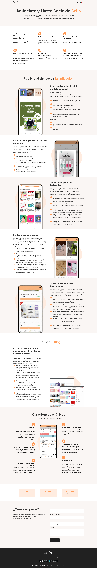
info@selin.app (27, 518)
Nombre (52, 508)
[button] (82, 2)
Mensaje (52, 527)
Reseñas (67, 2)
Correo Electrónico (55, 514)
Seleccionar (53, 521)
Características (59, 2)
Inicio (38, 2)
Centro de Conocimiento (47, 2)
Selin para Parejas (74, 2)
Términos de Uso (61, 565)
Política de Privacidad (51, 565)
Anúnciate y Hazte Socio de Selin (69, 557)
